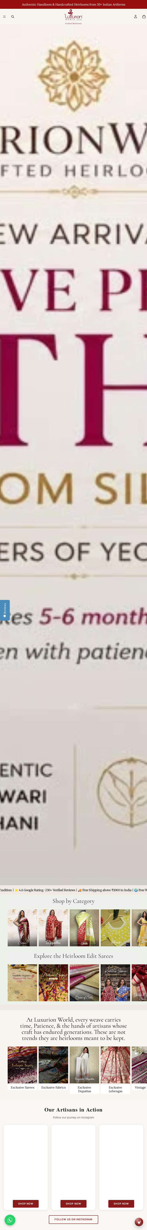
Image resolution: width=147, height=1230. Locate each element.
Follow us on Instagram (74, 1219)
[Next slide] (135, 929)
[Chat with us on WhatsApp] (10, 1220)
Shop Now (25, 1203)
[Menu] (4, 16)
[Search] (12, 16)
